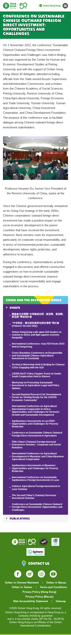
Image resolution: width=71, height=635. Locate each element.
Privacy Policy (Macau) (39, 596)
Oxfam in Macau (56, 582)
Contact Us (38, 563)
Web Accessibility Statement (30, 601)
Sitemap (61, 601)
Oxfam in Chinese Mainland (22, 582)
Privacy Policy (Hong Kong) (39, 591)
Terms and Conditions (53, 587)
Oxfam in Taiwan (22, 587)
